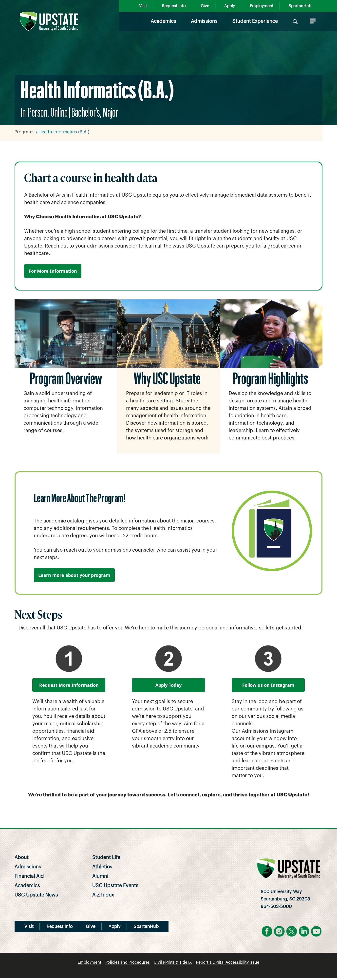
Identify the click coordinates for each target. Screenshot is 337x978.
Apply (229, 6)
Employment (262, 6)
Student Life (106, 857)
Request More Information (69, 685)
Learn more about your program (74, 575)
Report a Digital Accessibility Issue (227, 962)
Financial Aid (29, 876)
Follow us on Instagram (268, 685)
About (22, 857)
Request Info (174, 6)
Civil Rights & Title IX (173, 962)
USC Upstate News (36, 895)
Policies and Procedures (127, 962)
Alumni (100, 876)
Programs (25, 132)
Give (205, 6)
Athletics (102, 866)
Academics (163, 21)
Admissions (204, 21)
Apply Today (168, 685)
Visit (143, 6)
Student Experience (255, 21)
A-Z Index (103, 895)
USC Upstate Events (115, 885)
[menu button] (311, 21)
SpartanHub (300, 6)
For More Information (53, 271)
